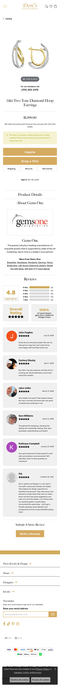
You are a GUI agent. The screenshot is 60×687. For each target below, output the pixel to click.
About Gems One (30, 203)
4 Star (25, 290)
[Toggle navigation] (5, 6)
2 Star (25, 296)
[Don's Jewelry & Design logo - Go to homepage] (30, 6)
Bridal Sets (12, 265)
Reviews (30, 279)
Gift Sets (29, 268)
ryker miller (25, 387)
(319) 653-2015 (30, 89)
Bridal (50, 265)
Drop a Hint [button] (29, 161)
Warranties (47, 168)
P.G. (21, 473)
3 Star (25, 293)
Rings (50, 262)
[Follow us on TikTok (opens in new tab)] (8, 624)
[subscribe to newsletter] (53, 614)
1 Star (25, 299)
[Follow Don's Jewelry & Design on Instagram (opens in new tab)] (17, 624)
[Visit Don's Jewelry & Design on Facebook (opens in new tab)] (4, 624)
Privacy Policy (42, 669)
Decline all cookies (20, 679)
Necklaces (22, 262)
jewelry (8, 18)
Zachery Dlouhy (27, 360)
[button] (46, 6)
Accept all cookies (40, 679)
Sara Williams (26, 415)
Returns (29, 168)
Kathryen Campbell (29, 443)
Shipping (11, 168)
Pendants (32, 262)
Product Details (30, 194)
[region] (30, 56)
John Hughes (26, 332)
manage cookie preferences (27, 672)
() (52, 287)
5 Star (25, 287)
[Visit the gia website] (18, 638)
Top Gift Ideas (17, 268)
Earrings (42, 262)
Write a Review (30, 534)
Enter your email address (15, 608)
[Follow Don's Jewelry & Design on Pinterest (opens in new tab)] (13, 624)
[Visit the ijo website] (8, 638)
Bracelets (11, 262)
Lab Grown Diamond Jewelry (32, 265)
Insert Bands (44, 268)
